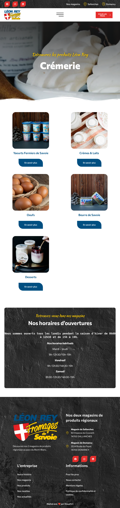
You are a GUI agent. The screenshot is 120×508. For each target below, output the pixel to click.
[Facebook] (7, 4)
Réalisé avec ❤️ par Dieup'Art (60, 504)
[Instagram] (15, 4)
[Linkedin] (23, 4)
